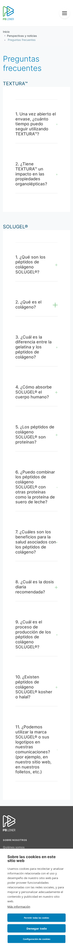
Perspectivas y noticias (22, 36)
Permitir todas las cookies (36, 917)
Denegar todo (36, 928)
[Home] (8, 13)
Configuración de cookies (36, 939)
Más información (18, 906)
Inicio (6, 32)
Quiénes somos (14, 847)
